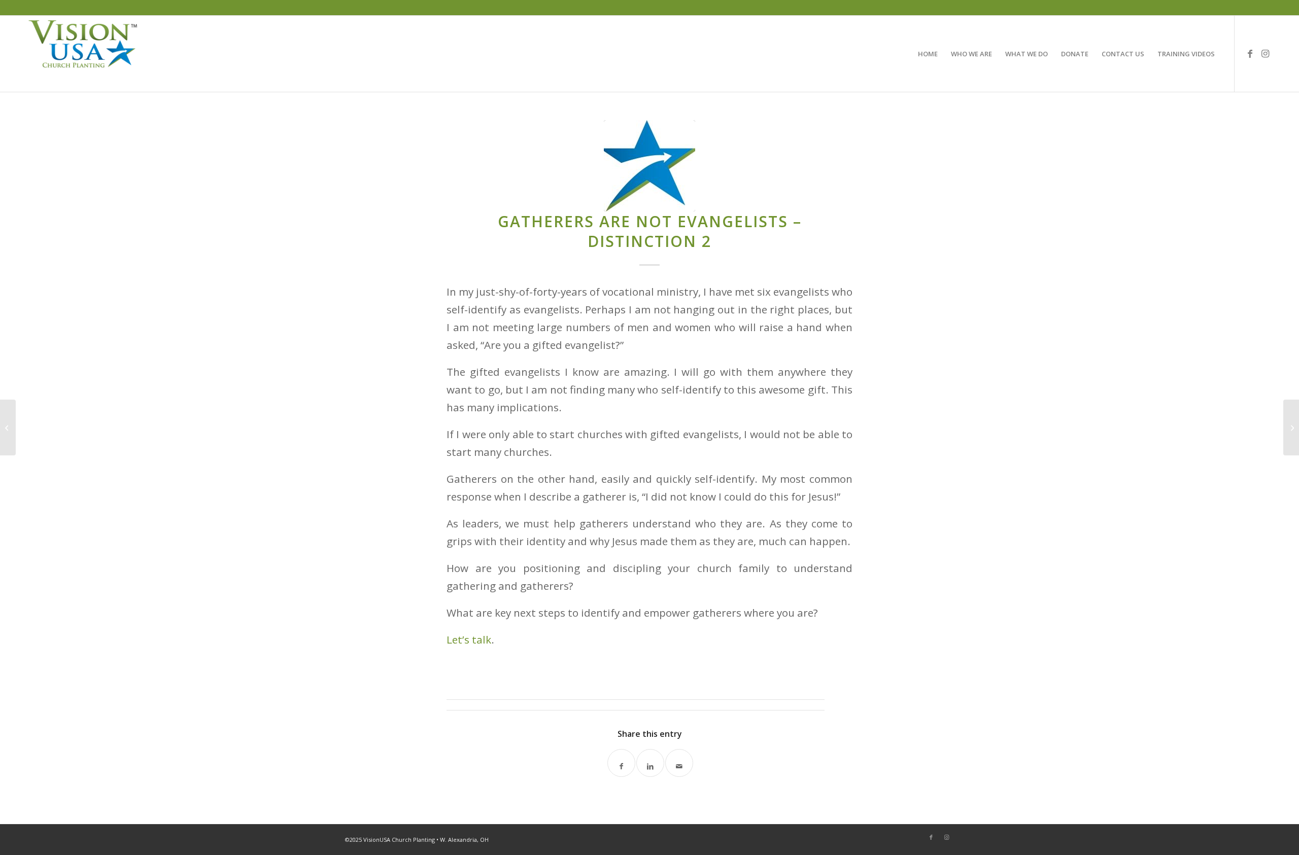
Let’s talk (469, 639)
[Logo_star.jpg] (649, 165)
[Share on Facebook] (621, 763)
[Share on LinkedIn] (650, 763)
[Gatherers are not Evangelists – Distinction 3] (1291, 427)
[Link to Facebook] (1250, 53)
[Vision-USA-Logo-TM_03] (83, 54)
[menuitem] (927, 54)
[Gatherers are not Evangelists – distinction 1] (8, 427)
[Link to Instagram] (1265, 53)
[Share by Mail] (679, 763)
